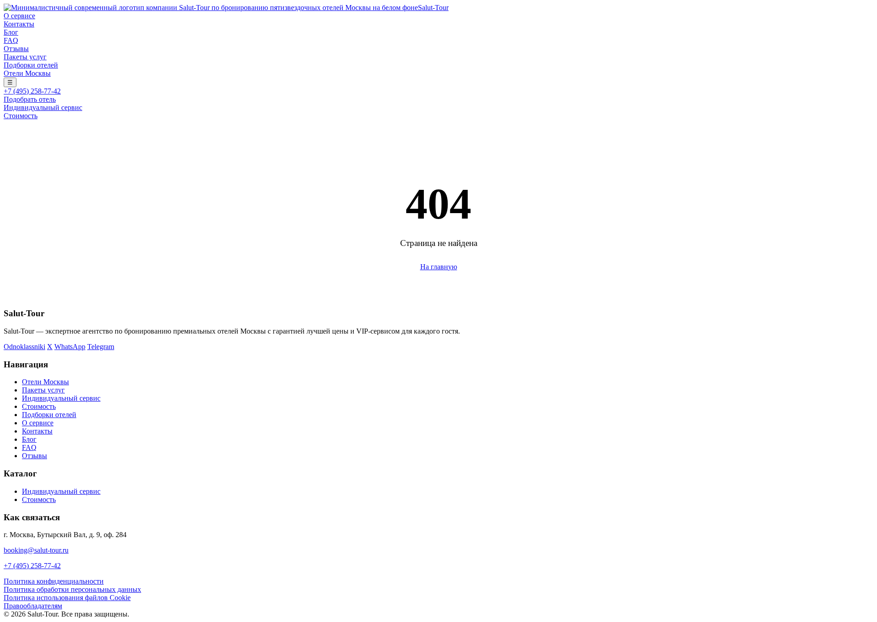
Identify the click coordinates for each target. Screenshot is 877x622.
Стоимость (20, 116)
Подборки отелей (31, 65)
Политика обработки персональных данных (72, 589)
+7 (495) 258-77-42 (32, 91)
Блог (11, 32)
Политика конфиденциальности (54, 581)
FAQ (11, 40)
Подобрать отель (30, 99)
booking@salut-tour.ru (36, 550)
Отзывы (16, 48)
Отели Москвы (27, 73)
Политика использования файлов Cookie (67, 597)
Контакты (19, 24)
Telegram (100, 346)
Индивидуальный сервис (43, 107)
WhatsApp (69, 346)
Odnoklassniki (24, 346)
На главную (438, 267)
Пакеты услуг (25, 57)
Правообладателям (33, 606)
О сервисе (19, 16)
